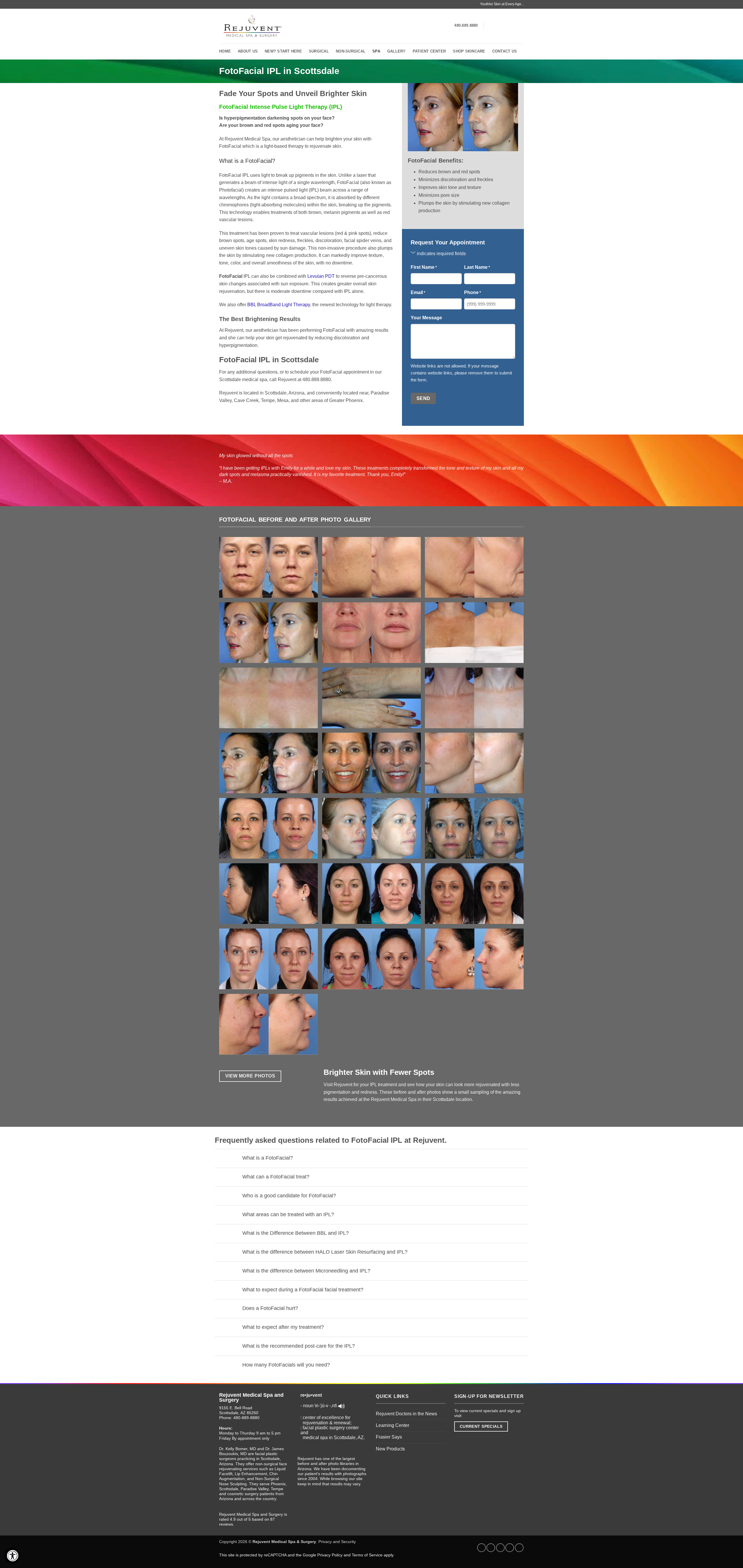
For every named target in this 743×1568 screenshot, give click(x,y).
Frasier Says (389, 1436)
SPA (376, 51)
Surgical (319, 51)
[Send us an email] (512, 25)
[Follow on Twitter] (505, 25)
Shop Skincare (469, 51)
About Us (248, 51)
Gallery (396, 51)
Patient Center (429, 51)
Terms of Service (367, 1555)
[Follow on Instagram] (497, 25)
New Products (390, 1448)
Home (225, 51)
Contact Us (504, 51)
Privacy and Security (337, 1541)
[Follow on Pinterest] (519, 1547)
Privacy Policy (329, 1555)
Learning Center (392, 1425)
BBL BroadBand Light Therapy (278, 304)
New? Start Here (283, 51)
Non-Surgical (350, 51)
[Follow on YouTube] (520, 25)
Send (423, 398)
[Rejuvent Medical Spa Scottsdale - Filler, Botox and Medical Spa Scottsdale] (251, 26)
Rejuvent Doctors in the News (406, 1413)
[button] (270, 569)
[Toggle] (232, 1158)
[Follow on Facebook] (489, 25)
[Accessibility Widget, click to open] (12, 1556)
